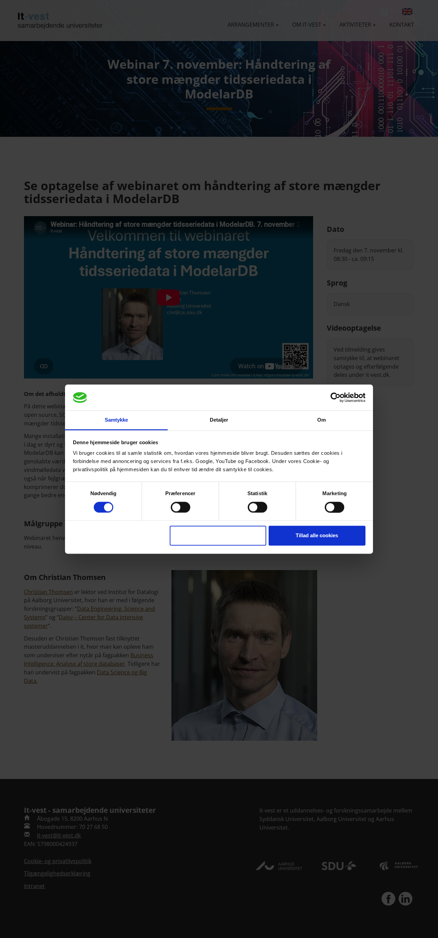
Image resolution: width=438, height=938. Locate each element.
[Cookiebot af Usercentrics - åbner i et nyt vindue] (335, 397)
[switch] (180, 507)
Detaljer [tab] (219, 420)
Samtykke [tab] (116, 420)
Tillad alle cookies (317, 536)
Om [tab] (321, 420)
